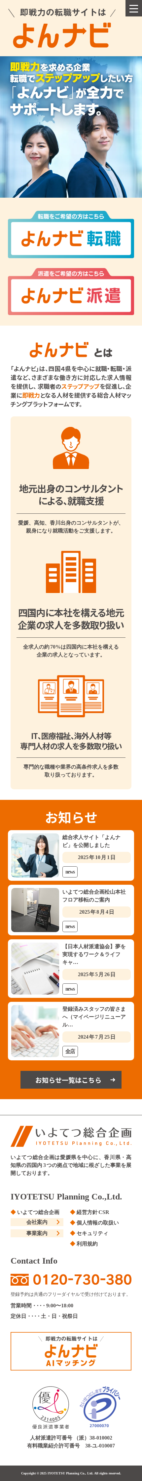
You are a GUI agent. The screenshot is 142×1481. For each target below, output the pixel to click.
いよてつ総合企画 (38, 1212)
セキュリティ (92, 1233)
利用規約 (87, 1244)
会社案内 (37, 1222)
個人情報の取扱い (98, 1222)
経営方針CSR (93, 1212)
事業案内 (37, 1233)
